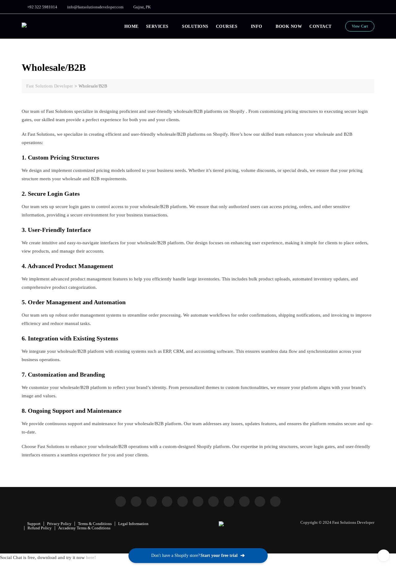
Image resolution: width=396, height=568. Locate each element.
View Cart (360, 26)
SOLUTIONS (195, 26)
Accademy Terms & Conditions (84, 528)
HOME (131, 26)
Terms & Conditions (95, 523)
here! (91, 557)
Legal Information (133, 523)
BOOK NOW (289, 26)
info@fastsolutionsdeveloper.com (94, 7)
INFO (256, 26)
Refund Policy (40, 528)
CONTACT (320, 26)
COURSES (227, 26)
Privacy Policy (59, 523)
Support (34, 523)
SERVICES (157, 26)
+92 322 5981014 (41, 7)
